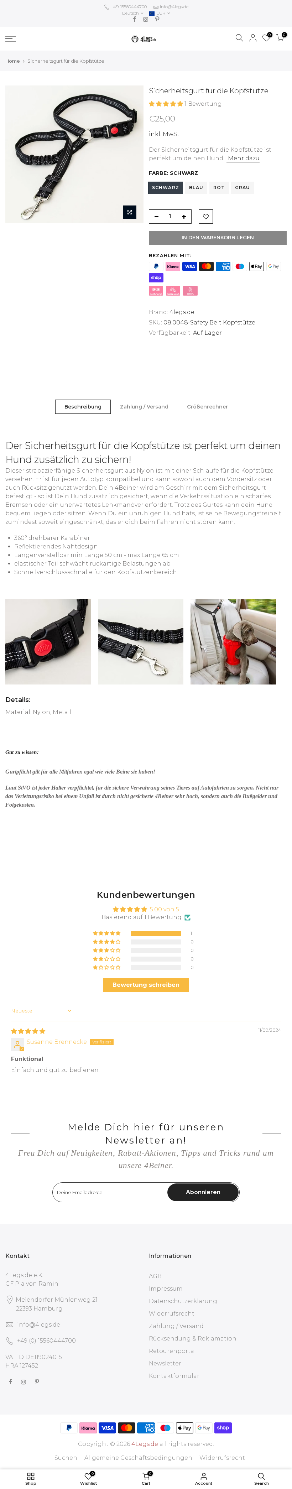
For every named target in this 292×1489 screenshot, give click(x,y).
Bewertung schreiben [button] (146, 985)
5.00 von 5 (164, 909)
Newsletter (165, 1363)
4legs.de (182, 312)
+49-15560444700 (128, 6)
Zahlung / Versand (144, 407)
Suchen (65, 1457)
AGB (155, 1276)
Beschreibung (82, 407)
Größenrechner (207, 407)
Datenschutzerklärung (183, 1301)
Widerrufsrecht (171, 1313)
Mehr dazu (243, 158)
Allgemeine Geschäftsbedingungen (138, 1457)
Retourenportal (172, 1351)
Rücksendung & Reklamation (192, 1338)
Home (12, 61)
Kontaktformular (174, 1376)
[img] (28, 1031)
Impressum (166, 1288)
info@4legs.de (174, 6)
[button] (166, 103)
